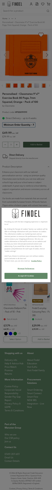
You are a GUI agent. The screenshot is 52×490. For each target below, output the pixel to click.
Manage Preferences (26, 269)
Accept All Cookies (26, 276)
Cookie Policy (36, 261)
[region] (26, 245)
